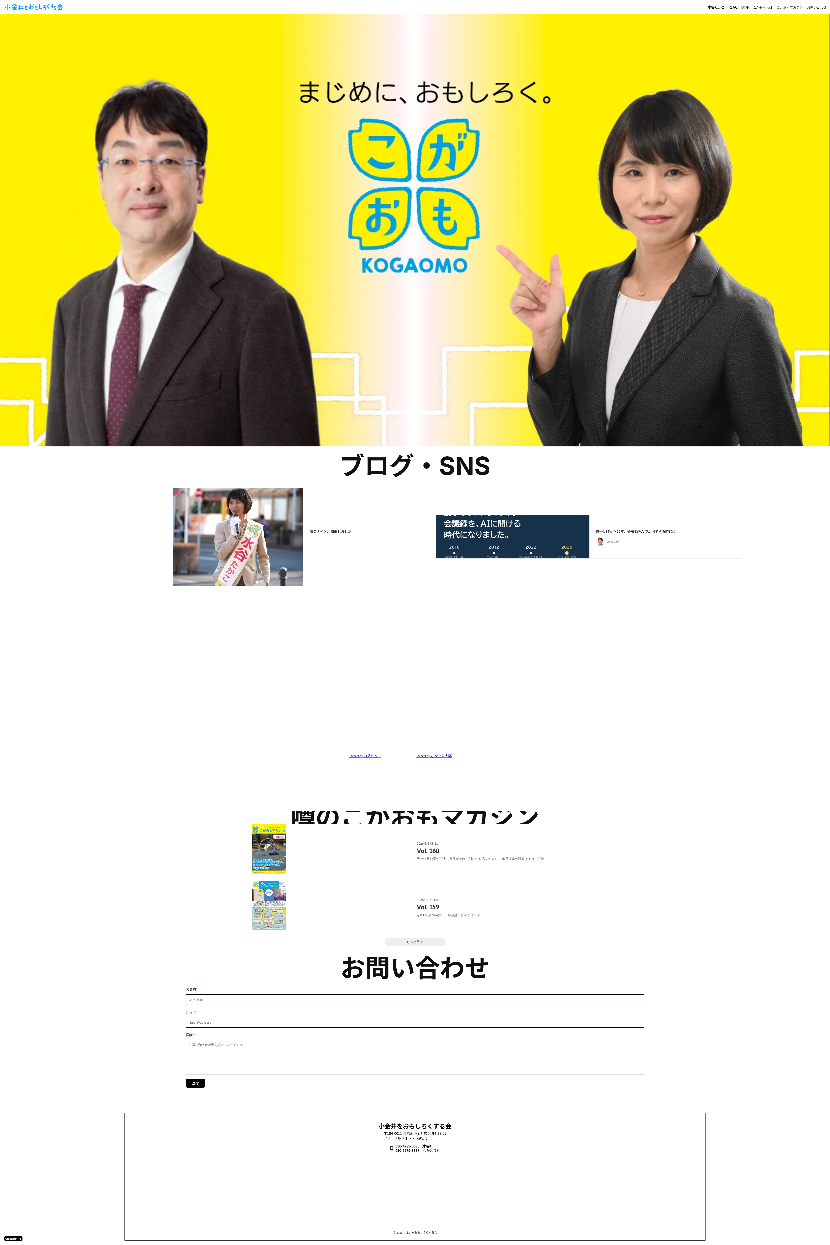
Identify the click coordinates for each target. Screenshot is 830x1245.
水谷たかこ (716, 7)
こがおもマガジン (790, 7)
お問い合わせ (817, 7)
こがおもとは (763, 7)
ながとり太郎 (739, 7)
